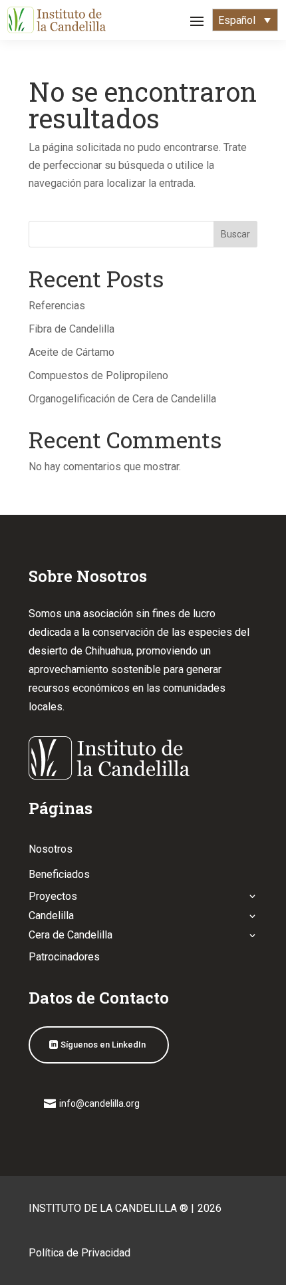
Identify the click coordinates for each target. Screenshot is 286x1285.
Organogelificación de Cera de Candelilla (122, 398)
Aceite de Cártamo (71, 352)
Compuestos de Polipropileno (98, 375)
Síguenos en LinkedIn (103, 1045)
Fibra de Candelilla (71, 329)
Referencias (57, 305)
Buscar (235, 234)
